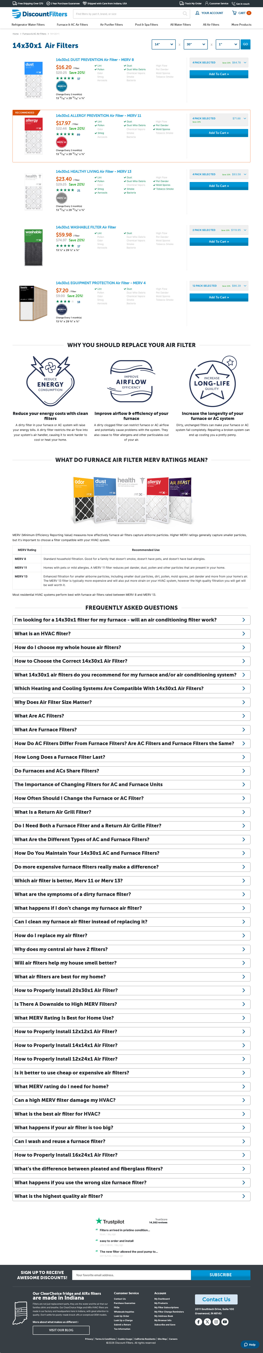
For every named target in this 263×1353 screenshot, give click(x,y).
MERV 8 (20, 559)
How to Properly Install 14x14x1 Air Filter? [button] (66, 1045)
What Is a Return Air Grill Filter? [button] (52, 812)
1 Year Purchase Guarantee (65, 3)
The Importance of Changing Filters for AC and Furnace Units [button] (88, 784)
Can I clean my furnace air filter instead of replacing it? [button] (80, 921)
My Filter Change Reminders (169, 1311)
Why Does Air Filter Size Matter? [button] (53, 702)
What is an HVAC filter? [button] (42, 633)
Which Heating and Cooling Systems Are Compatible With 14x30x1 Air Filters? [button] (109, 688)
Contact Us (120, 1298)
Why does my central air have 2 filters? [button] (61, 949)
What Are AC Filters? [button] (39, 716)
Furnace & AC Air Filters (72, 24)
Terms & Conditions (105, 1339)
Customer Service (218, 3)
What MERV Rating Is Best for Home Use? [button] (64, 1018)
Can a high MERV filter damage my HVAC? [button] (65, 1100)
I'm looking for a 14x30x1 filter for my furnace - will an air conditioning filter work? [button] (115, 620)
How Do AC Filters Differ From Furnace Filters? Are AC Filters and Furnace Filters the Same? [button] (124, 743)
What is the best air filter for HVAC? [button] (57, 1114)
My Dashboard (162, 1298)
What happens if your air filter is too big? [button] (63, 1127)
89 (78, 134)
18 (78, 302)
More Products (241, 24)
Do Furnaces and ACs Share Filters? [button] (56, 771)
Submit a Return (122, 1324)
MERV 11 (21, 567)
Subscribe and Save (164, 1324)
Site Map (162, 1339)
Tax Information (122, 1329)
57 (78, 78)
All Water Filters (180, 24)
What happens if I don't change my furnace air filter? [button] (78, 908)
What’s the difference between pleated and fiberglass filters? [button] (88, 1169)
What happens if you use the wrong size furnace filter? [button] (80, 1182)
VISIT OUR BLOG (61, 1330)
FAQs (117, 1307)
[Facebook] (198, 1321)
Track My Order (193, 3)
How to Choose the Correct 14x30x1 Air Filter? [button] (70, 661)
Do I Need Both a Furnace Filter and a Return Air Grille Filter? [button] (87, 825)
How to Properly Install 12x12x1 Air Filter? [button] (65, 1031)
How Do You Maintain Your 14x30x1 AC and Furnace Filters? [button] (86, 853)
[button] (219, 62)
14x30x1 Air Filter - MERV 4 (101, 283)
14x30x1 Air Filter (86, 227)
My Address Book (163, 1316)
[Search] (185, 14)
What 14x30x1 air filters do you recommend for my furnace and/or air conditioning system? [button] (125, 675)
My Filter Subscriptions (166, 1307)
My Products (161, 1303)
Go (245, 44)
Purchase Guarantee (124, 1303)
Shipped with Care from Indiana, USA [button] (107, 3)
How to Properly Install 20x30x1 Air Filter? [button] (66, 990)
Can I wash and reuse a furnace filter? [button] (59, 1141)
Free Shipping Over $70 (30, 3)
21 (78, 190)
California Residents (144, 1339)
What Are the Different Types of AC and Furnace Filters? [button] (81, 839)
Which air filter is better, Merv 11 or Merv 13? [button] (68, 880)
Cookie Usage (125, 1339)
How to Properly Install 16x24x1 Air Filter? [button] (66, 1155)
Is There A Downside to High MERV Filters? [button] (65, 1004)
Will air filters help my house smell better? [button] (65, 963)
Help (252, 1344)
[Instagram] (216, 1321)
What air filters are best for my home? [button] (60, 976)
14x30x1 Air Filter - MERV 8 (95, 60)
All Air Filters (211, 24)
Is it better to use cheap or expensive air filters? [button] (71, 1072)
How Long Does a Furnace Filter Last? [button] (59, 757)
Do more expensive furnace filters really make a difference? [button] (86, 867)
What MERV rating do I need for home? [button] (61, 1086)
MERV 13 (21, 576)
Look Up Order (121, 1316)
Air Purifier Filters (111, 24)
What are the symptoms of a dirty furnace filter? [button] (72, 894)
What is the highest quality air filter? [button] (58, 1196)
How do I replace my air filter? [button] (50, 935)
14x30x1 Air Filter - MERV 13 (93, 171)
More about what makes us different (55, 1321)
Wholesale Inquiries (124, 1311)
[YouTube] (224, 1321)
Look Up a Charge (123, 1320)
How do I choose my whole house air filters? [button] (67, 647)
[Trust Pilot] (110, 1220)
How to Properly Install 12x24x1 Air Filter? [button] (66, 1059)
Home (16, 33)
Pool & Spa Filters (146, 24)
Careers (173, 1339)
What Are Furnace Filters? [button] (45, 729)
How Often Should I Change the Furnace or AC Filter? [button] (79, 798)
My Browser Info (162, 1320)
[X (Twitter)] (207, 1321)
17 (78, 246)
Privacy (89, 1339)
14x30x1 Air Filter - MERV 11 (98, 116)
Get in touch (243, 4)
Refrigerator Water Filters (28, 24)
